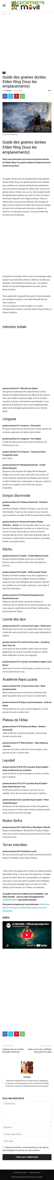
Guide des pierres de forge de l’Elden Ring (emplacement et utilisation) (26, 907)
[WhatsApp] (22, 96)
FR (9, 14)
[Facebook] (5, 96)
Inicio (4, 14)
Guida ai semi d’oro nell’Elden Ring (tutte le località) (39, 1050)
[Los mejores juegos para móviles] (27, 5)
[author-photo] (27, 1073)
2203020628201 (10, 900)
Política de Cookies (20, 1172)
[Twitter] (10, 96)
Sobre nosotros (34, 1172)
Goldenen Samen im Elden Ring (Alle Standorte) (13, 1050)
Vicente (8, 90)
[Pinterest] (16, 96)
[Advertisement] (27, 43)
